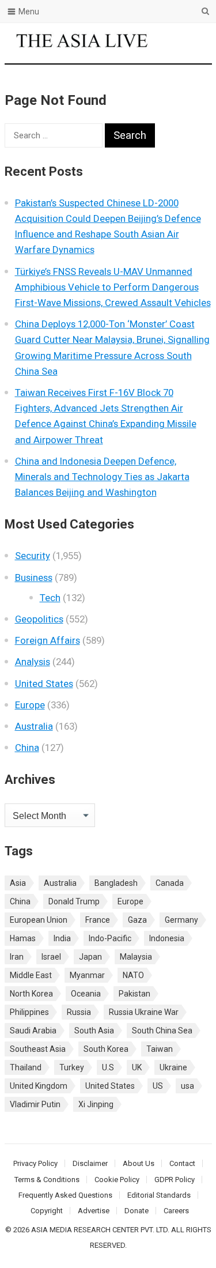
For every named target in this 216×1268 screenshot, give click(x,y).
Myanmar (87, 975)
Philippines (29, 1012)
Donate (136, 1210)
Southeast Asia (38, 1049)
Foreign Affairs (47, 640)
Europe (30, 705)
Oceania (86, 993)
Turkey (71, 1067)
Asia (18, 883)
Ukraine (173, 1067)
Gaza (137, 919)
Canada (170, 883)
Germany (181, 919)
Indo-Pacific (110, 938)
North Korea (31, 993)
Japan (90, 956)
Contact (182, 1163)
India (62, 938)
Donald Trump (74, 901)
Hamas (23, 938)
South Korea (106, 1049)
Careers (176, 1210)
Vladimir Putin (35, 1104)
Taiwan (159, 1049)
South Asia (94, 1030)
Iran (17, 956)
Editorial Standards (159, 1195)
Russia (79, 1012)
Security (32, 555)
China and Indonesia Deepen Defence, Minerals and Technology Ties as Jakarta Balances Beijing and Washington (102, 476)
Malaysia (136, 956)
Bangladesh (116, 883)
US (158, 1085)
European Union (38, 919)
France (97, 919)
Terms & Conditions (46, 1179)
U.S (108, 1067)
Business (33, 577)
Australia (34, 726)
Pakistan (134, 993)
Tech (50, 597)
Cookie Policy (116, 1179)
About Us (138, 1163)
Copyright (47, 1210)
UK (137, 1067)
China (27, 747)
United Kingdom (38, 1085)
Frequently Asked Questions (65, 1195)
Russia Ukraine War (144, 1012)
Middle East (31, 975)
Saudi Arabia (33, 1030)
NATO (133, 975)
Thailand (25, 1067)
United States (44, 683)
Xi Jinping (95, 1104)
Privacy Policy (35, 1163)
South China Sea (162, 1030)
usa (187, 1085)
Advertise (93, 1210)
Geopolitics (39, 619)
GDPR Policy (174, 1179)
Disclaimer (90, 1163)
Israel (51, 956)
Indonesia (166, 938)
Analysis (32, 661)
